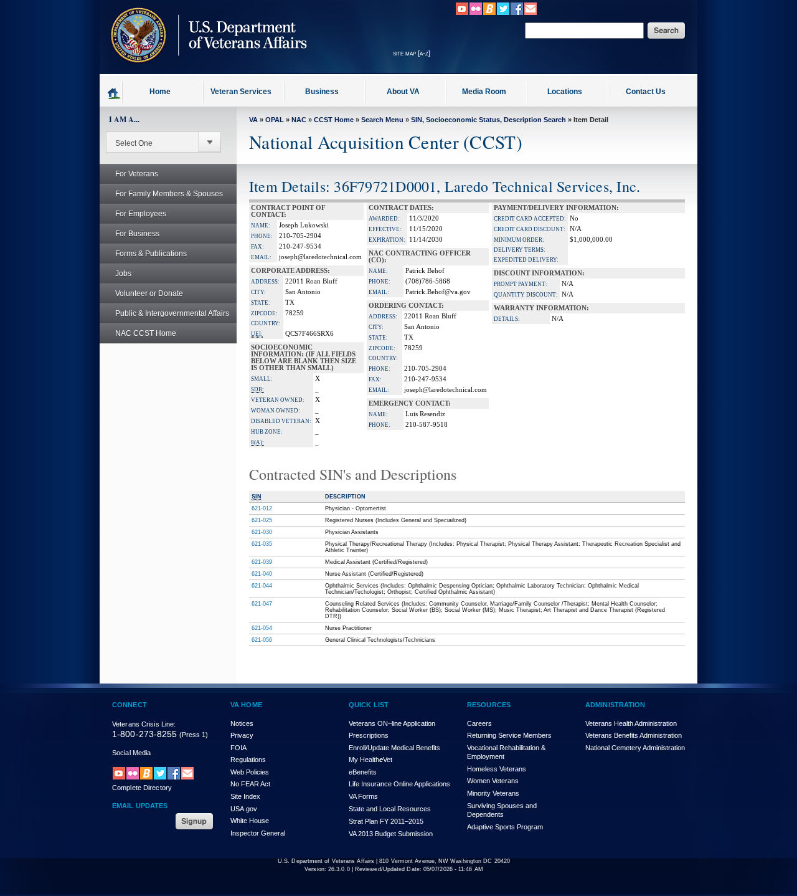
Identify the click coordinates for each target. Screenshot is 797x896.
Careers (479, 723)
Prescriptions (369, 735)
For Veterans (136, 173)
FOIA (238, 747)
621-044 (262, 586)
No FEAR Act (250, 784)
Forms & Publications (151, 253)
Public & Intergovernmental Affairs (172, 313)
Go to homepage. (114, 92)
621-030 (262, 532)
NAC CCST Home (145, 333)
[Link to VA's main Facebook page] (517, 13)
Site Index (245, 796)
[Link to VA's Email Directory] (530, 13)
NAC (298, 119)
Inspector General (257, 833)
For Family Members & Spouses (169, 193)
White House (249, 820)
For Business (137, 233)
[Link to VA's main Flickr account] (476, 13)
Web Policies (249, 772)
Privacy (241, 735)
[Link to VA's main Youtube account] (462, 13)
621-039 (262, 562)
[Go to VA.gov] (205, 70)
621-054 (262, 628)
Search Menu (382, 119)
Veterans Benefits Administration (633, 735)
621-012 (262, 508)
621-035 (262, 544)
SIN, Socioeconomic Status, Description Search (488, 119)
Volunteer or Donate (149, 293)
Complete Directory (142, 787)
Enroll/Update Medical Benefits (394, 747)
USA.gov (243, 809)
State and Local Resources (390, 809)
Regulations (248, 759)
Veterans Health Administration (631, 723)
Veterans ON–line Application (392, 723)
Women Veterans (493, 780)
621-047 (262, 604)
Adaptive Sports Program (505, 827)
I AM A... (124, 119)
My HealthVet (370, 759)
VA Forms (363, 796)
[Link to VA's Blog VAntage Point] (489, 13)
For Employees (140, 213)
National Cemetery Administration (635, 747)
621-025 (262, 520)
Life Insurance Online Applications (399, 784)
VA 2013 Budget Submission (391, 833)
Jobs (123, 273)
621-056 (262, 640)
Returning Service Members (509, 735)
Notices (241, 723)
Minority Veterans (493, 793)
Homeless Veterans (496, 769)
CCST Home (334, 119)
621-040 (262, 574)
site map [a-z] (411, 53)
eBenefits (363, 772)
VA (253, 119)
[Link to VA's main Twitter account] (503, 13)
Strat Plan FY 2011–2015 (386, 821)
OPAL (274, 119)
